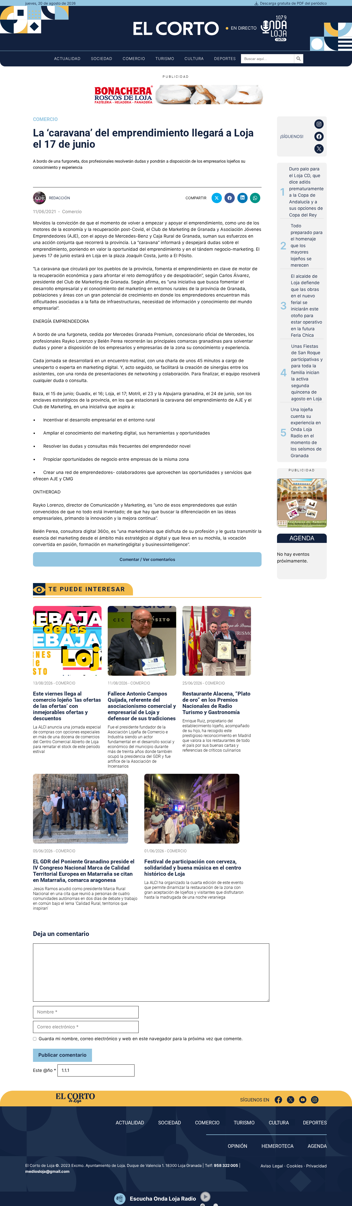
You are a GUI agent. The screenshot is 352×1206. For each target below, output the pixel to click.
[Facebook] (278, 1100)
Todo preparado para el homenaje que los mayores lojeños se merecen (307, 245)
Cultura (194, 58)
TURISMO (244, 1123)
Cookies (295, 1165)
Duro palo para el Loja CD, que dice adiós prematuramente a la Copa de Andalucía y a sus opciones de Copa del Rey (306, 192)
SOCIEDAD (169, 1123)
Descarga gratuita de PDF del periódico (293, 3)
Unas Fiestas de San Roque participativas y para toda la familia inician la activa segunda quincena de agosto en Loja (307, 372)
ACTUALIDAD (130, 1123)
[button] (205, 1197)
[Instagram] (315, 1100)
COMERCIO (207, 1123)
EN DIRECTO (244, 28)
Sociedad (101, 58)
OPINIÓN (237, 1146)
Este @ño (44, 1070)
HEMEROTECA (278, 1146)
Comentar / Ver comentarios (147, 559)
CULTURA (279, 1123)
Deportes (225, 58)
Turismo (164, 58)
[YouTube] (303, 1100)
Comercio (134, 58)
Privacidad (316, 1165)
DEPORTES (315, 1123)
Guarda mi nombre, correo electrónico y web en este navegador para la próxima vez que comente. (141, 1038)
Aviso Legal (272, 1165)
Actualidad (67, 58)
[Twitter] (291, 1100)
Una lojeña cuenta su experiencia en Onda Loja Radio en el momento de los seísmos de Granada (306, 432)
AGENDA (317, 1146)
